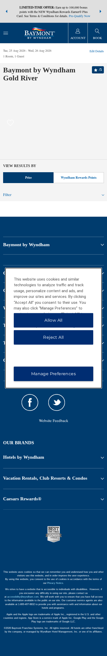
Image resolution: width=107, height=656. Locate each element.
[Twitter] (56, 403)
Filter (7, 194)
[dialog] (53, 328)
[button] (6, 11)
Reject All (53, 337)
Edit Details (97, 51)
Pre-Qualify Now (79, 16)
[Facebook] (30, 403)
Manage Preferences (53, 373)
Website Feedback (53, 420)
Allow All (53, 320)
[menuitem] (5, 33)
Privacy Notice (55, 583)
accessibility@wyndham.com (23, 596)
